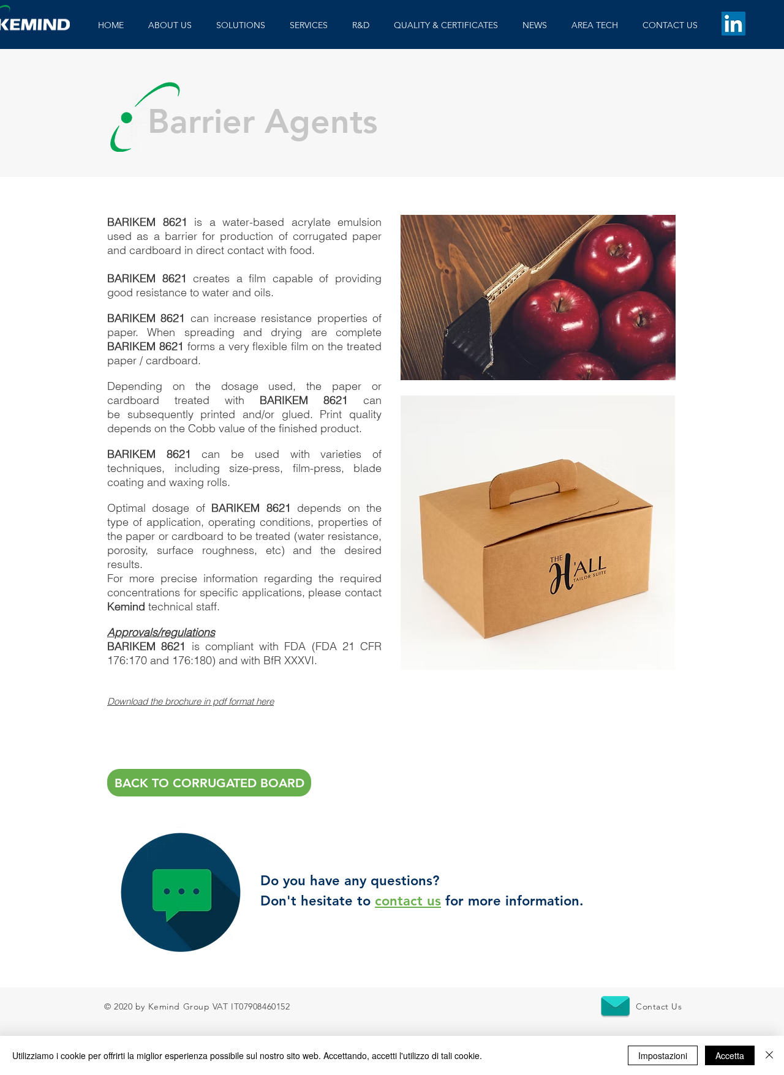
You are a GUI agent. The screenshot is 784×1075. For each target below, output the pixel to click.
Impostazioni (662, 1055)
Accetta (729, 1055)
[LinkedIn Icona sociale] (733, 24)
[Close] (769, 1055)
